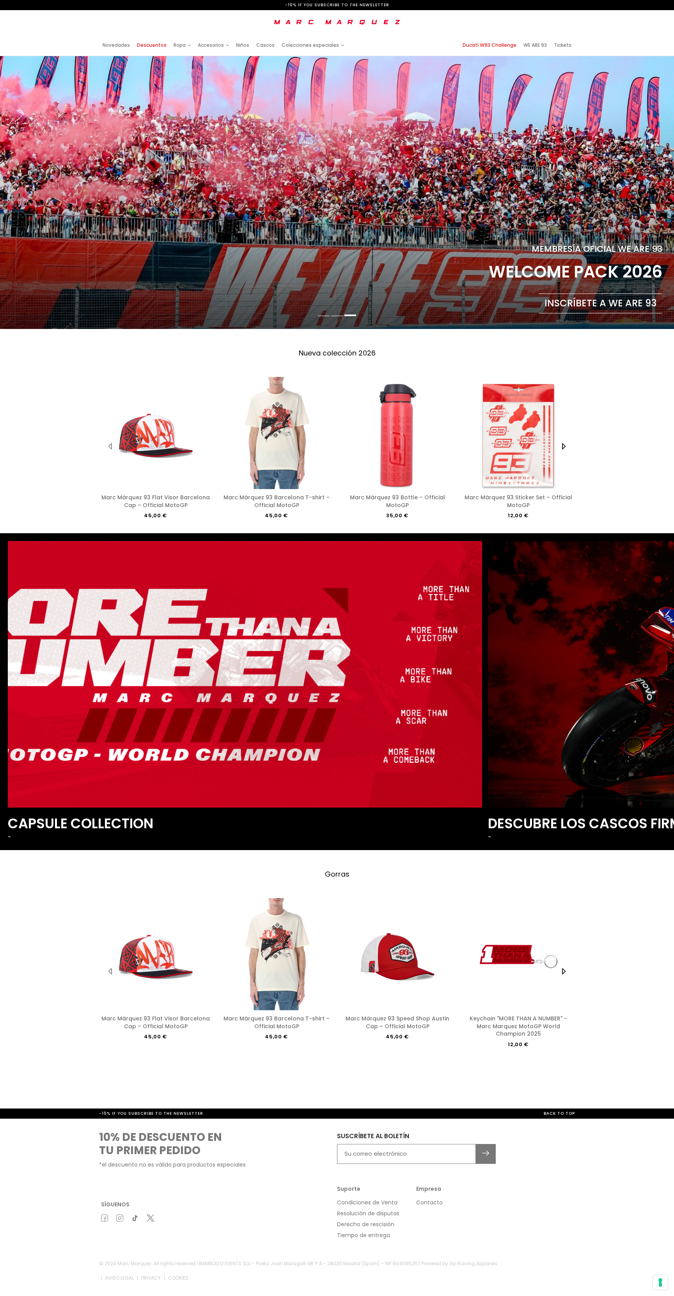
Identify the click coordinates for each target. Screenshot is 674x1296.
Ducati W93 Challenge (489, 45)
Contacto (429, 1202)
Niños (242, 45)
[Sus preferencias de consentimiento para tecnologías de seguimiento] (660, 1282)
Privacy (151, 1278)
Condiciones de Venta (367, 1202)
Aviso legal (119, 1278)
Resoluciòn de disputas (368, 1213)
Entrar (508, 16)
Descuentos (152, 45)
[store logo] (337, 22)
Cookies (178, 1278)
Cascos (265, 45)
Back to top (559, 1113)
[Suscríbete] (486, 1154)
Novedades (116, 45)
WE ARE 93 (535, 45)
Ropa (180, 45)
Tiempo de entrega (363, 1235)
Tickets (562, 45)
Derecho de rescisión (365, 1224)
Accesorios (211, 45)
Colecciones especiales (310, 45)
